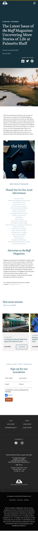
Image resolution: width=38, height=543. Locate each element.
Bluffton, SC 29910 (19, 459)
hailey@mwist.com (14, 284)
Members (26, 500)
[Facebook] (16, 443)
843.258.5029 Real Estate (19, 460)
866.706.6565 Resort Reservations (19, 462)
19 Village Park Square (19, 458)
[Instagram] (22, 443)
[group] (15, 332)
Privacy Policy (12, 500)
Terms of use (20, 500)
